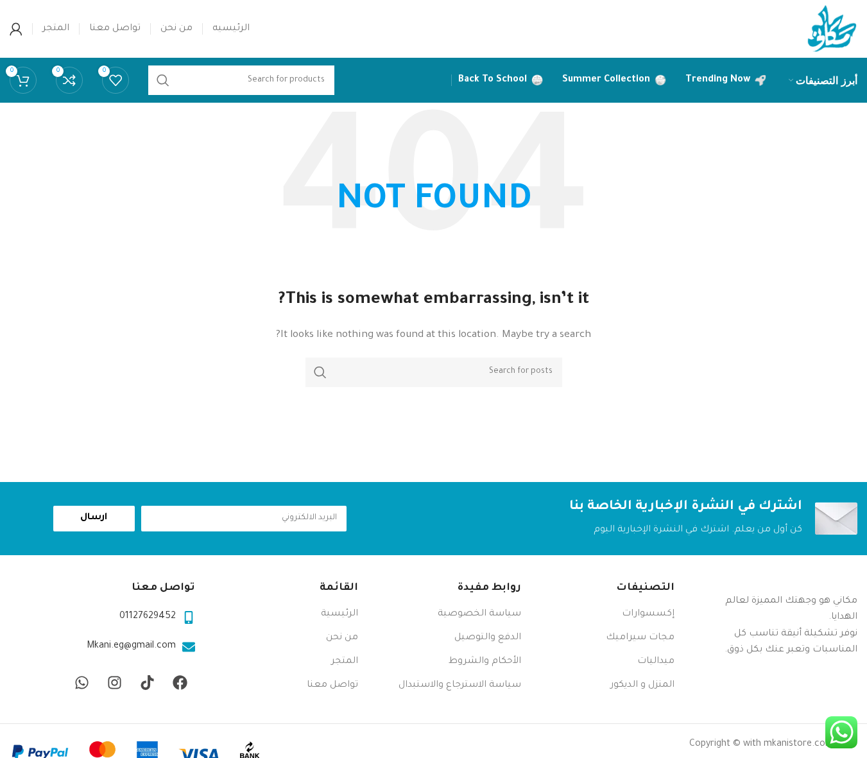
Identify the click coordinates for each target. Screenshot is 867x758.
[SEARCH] (320, 372)
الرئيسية (339, 614)
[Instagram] (115, 683)
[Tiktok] (147, 683)
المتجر (344, 662)
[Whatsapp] (82, 683)
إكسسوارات (648, 614)
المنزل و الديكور (642, 685)
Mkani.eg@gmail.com (131, 646)
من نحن (342, 638)
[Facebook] (180, 683)
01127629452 (147, 617)
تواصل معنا (332, 685)
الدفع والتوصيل (487, 638)
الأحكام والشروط (485, 662)
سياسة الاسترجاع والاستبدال (460, 685)
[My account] (16, 29)
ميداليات (655, 662)
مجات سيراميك (640, 638)
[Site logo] (831, 30)
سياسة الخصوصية (479, 614)
